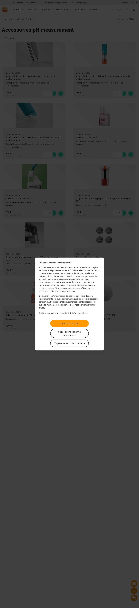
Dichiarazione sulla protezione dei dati (55, 313)
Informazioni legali (80, 313)
